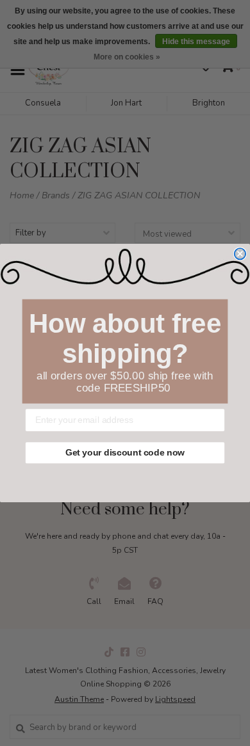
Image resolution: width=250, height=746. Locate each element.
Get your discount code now (124, 452)
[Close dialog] (240, 253)
